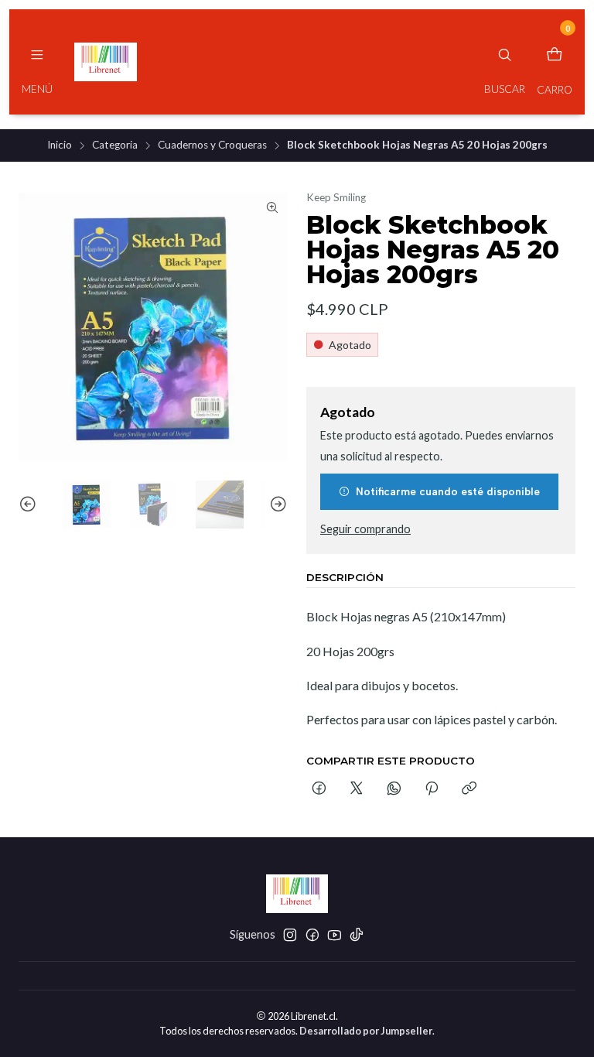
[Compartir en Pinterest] (431, 789)
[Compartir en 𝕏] (356, 789)
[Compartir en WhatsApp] (394, 789)
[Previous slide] (30, 504)
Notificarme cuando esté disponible (448, 491)
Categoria (115, 145)
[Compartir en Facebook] (319, 789)
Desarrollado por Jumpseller (365, 1031)
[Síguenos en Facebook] (312, 934)
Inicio (59, 145)
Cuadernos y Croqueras (212, 145)
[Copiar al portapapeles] (469, 789)
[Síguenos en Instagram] (290, 934)
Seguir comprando (365, 529)
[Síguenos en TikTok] (356, 934)
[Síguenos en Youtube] (334, 934)
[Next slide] (276, 504)
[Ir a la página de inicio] (105, 62)
